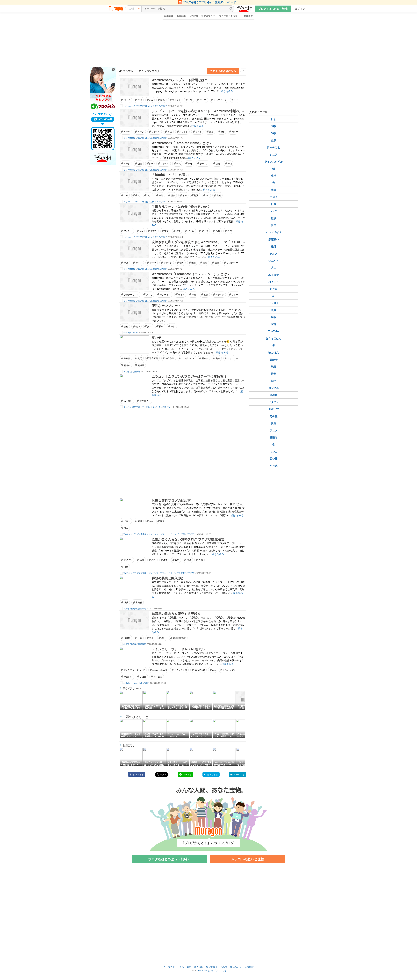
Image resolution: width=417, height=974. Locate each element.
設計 (217, 262)
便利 (126, 326)
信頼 (205, 262)
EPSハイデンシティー (233, 669)
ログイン (300, 8)
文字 (166, 230)
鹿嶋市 (127, 365)
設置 (162, 521)
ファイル (176, 99)
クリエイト (145, 400)
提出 (151, 637)
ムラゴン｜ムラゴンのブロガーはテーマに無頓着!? (189, 376)
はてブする (212, 774)
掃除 (273, 373)
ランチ (274, 211)
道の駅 (274, 395)
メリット (183, 131)
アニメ (274, 430)
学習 (194, 294)
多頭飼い (273, 239)
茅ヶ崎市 (158, 676)
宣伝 (173, 326)
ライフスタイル (274, 161)
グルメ (274, 253)
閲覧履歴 (248, 16)
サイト (139, 262)
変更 (211, 131)
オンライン (165, 294)
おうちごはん (273, 338)
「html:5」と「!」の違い (170, 174)
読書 (273, 190)
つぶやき (273, 260)
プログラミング (131, 294)
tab (207, 195)
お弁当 (274, 289)
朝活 (273, 381)
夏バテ (156, 337)
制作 (190, 163)
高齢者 (274, 359)
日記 (273, 119)
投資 (273, 423)
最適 (189, 559)
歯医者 (274, 437)
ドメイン (128, 559)
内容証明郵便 (179, 637)
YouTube (273, 331)
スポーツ (273, 409)
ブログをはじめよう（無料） (169, 859)
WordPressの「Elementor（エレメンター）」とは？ (191, 273)
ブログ (127, 521)
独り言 (127, 358)
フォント (128, 230)
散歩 (273, 218)
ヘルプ (224, 966)
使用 (138, 326)
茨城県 (141, 365)
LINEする (187, 774)
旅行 (273, 246)
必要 (178, 230)
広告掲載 (249, 966)
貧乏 (140, 358)
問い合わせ (236, 966)
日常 (273, 204)
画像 (218, 230)
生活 (273, 175)
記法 (196, 195)
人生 (273, 267)
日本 (126, 528)
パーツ (127, 131)
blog (230, 163)
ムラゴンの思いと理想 (247, 859)
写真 (273, 324)
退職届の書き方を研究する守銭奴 (176, 613)
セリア (231, 358)
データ (205, 230)
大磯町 (143, 676)
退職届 (139, 602)
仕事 (140, 637)
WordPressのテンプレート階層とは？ (180, 79)
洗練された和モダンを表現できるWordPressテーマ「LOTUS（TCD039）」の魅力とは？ (217, 241)
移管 (165, 559)
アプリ (149, 294)
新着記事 (181, 16)
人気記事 (193, 16)
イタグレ (273, 402)
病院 (273, 317)
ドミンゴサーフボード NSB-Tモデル (178, 649)
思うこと (273, 282)
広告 (142, 559)
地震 (273, 366)
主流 (161, 195)
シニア (274, 154)
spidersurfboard (159, 669)
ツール (191, 230)
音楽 (273, 225)
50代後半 (169, 358)
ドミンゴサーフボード (134, 669)
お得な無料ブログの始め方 (171, 500)
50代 (273, 126)
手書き (153, 230)
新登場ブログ (208, 16)
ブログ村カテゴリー (229, 16)
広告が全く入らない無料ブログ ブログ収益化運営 (188, 539)
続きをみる (227, 91)
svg (141, 230)
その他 (274, 416)
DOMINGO (199, 669)
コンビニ (273, 388)
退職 (126, 602)
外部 (201, 559)
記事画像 (168, 16)
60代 (273, 133)
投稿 (140, 99)
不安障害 (153, 358)
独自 (153, 559)
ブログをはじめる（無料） (274, 8)
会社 (163, 637)
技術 (161, 326)
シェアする (138, 774)
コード (198, 131)
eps (214, 669)
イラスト (273, 303)
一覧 (190, 99)
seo (151, 521)
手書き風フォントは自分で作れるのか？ (181, 206)
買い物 (274, 458)
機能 (218, 195)
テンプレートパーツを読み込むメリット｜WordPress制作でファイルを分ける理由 (212, 110)
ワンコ (274, 451)
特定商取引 (212, 966)
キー (184, 195)
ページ (127, 99)
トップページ (220, 99)
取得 (177, 559)
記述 (218, 163)
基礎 (206, 294)
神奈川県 (128, 676)
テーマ (203, 99)
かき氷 (274, 466)
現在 (173, 195)
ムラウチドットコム (173, 966)
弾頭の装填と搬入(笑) (167, 578)
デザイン (204, 163)
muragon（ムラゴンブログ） (212, 970)
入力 (149, 195)
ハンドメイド (188, 358)
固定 (140, 163)
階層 (162, 99)
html (126, 195)
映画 (273, 310)
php (151, 99)
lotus (126, 262)
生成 (137, 195)
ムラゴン (128, 400)
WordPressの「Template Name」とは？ (182, 142)
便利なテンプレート (166, 305)
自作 (229, 230)
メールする (239, 774)
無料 (149, 326)
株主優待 (273, 275)
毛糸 (218, 358)
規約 (189, 966)
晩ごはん (273, 352)
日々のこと (273, 147)
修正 (170, 131)
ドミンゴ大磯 (180, 669)
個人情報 (198, 966)
